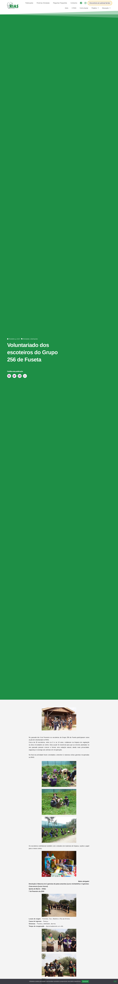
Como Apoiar (84, 8)
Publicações (29, 3)
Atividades (26, 339)
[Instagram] (85, 3)
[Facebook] (81, 3)
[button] (9, 376)
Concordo (85, 981)
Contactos (73, 3)
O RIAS (74, 8)
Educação (105, 8)
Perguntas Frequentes (60, 3)
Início (66, 8)
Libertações (34, 339)
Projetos (94, 8)
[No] (115, 981)
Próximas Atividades (43, 3)
